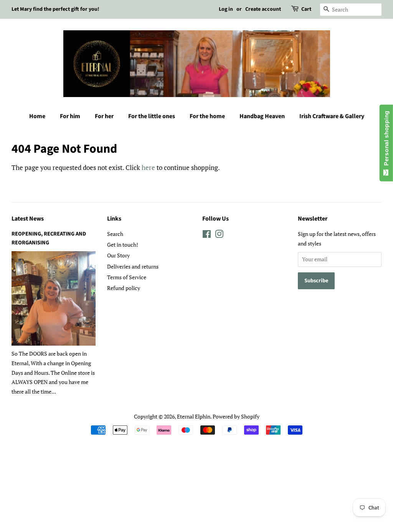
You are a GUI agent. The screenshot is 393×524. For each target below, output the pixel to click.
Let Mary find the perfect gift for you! (55, 9)
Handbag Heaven (262, 116)
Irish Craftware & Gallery (331, 116)
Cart (306, 9)
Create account (263, 9)
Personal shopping (386, 139)
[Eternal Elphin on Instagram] (219, 235)
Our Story (118, 255)
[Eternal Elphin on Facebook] (206, 235)
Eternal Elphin (193, 416)
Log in (226, 9)
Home (37, 116)
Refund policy (123, 288)
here (148, 167)
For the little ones (151, 116)
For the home (207, 116)
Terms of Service (126, 277)
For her (104, 116)
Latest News (28, 218)
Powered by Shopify (236, 416)
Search (115, 233)
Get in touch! (122, 244)
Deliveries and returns (133, 266)
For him (70, 116)
